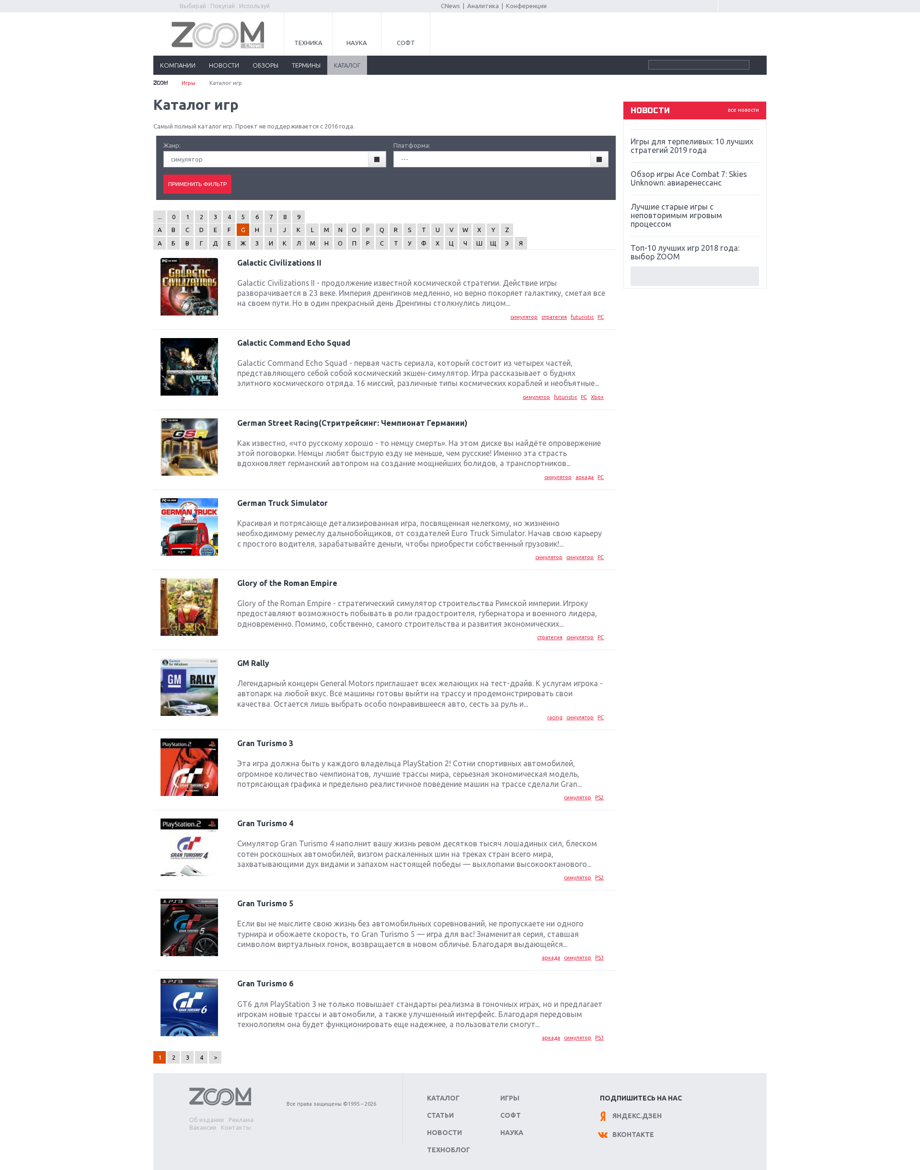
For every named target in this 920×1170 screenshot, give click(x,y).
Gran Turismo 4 (265, 823)
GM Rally (253, 663)
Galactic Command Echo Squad (293, 343)
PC (601, 317)
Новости (444, 1132)
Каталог (443, 1098)
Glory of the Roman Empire (287, 583)
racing (555, 717)
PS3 (599, 957)
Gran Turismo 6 (265, 983)
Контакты (236, 1127)
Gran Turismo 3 (265, 743)
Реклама (241, 1119)
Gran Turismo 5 (265, 903)
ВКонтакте (633, 1134)
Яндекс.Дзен (637, 1116)
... (160, 216)
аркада (584, 477)
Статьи (440, 1115)
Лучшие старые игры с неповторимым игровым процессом (676, 215)
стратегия (554, 317)
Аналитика (483, 5)
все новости (743, 110)
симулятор (524, 317)
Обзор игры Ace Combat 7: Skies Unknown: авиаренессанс (689, 178)
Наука (356, 42)
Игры (189, 83)
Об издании (206, 1119)
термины (306, 65)
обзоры (265, 65)
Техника (308, 42)
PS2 (599, 797)
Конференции (526, 5)
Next (695, 276)
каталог (347, 65)
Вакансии (202, 1127)
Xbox (597, 397)
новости (224, 65)
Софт (406, 42)
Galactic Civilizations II (279, 262)
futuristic (582, 317)
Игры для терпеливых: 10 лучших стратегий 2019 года (692, 145)
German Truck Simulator (282, 503)
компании (178, 65)
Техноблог (448, 1150)
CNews (450, 5)
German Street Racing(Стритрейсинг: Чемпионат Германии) (352, 423)
